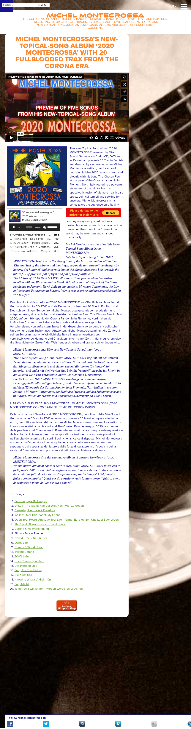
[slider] (53, 226)
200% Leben (23, 556)
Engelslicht (22, 584)
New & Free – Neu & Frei (31, 538)
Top (183, 715)
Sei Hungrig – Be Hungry (31, 501)
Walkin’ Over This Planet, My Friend (38, 515)
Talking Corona (24, 552)
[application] (34, 227)
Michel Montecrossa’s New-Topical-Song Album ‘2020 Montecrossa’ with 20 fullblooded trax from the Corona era (66, 52)
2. (31, 238)
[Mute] (44, 227)
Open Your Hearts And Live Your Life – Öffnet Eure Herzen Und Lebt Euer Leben (67, 520)
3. (31, 242)
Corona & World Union (29, 547)
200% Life (21, 543)
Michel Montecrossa (95, 14)
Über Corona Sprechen (29, 561)
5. (31, 251)
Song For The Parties (28, 570)
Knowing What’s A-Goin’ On (33, 579)
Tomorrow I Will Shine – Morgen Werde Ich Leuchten (49, 589)
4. (31, 247)
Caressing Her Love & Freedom (35, 510)
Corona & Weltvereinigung (32, 529)
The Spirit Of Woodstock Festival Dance (40, 524)
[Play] (14, 227)
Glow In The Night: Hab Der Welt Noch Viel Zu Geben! (50, 506)
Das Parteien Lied (26, 566)
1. (31, 234)
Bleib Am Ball (23, 575)
